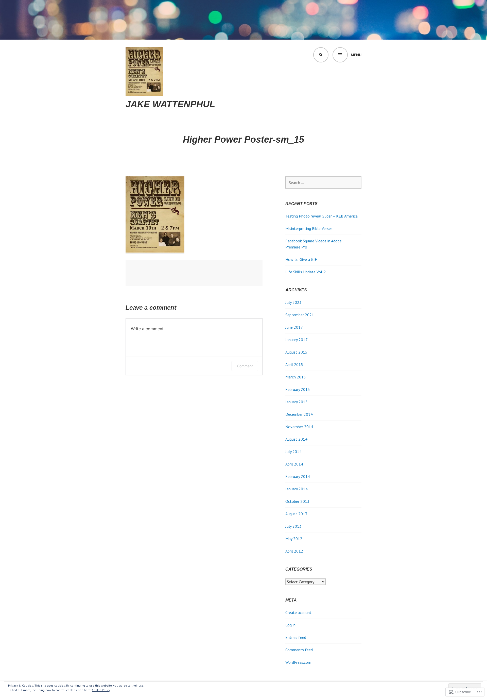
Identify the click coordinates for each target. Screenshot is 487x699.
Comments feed (299, 649)
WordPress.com (298, 662)
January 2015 (296, 401)
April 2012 (294, 551)
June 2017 (294, 327)
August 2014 (296, 439)
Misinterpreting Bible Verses (309, 228)
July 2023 (293, 302)
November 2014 (299, 426)
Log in (290, 624)
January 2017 (296, 339)
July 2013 (293, 526)
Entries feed (295, 637)
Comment (245, 366)
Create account (298, 612)
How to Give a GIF (301, 259)
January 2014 (296, 488)
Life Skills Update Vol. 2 (305, 271)
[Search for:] (323, 182)
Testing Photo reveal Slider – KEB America (321, 216)
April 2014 (294, 464)
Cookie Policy (101, 690)
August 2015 (296, 352)
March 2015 (295, 376)
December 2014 (299, 414)
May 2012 (293, 538)
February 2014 (297, 476)
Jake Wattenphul (170, 104)
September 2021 (299, 314)
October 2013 (297, 501)
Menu (356, 54)
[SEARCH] (320, 54)
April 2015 (294, 364)
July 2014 (293, 451)
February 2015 (297, 389)
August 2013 (296, 513)
